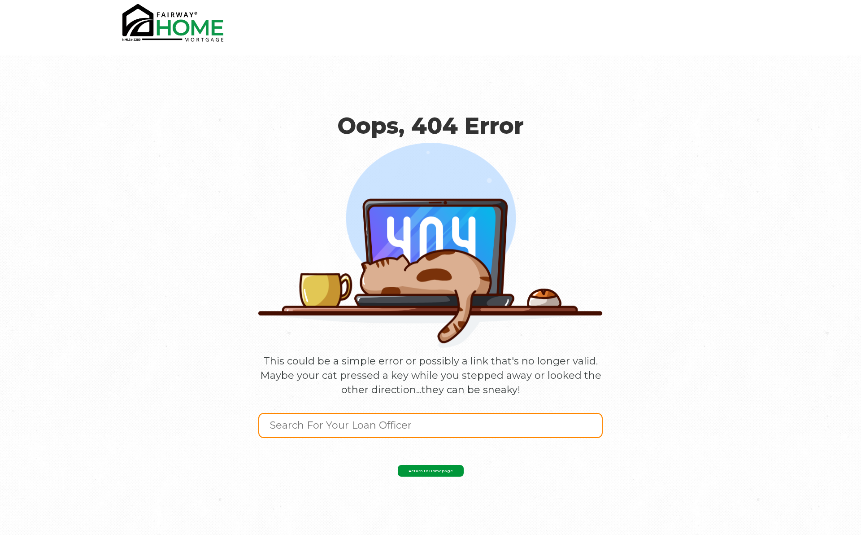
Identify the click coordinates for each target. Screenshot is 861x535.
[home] (172, 23)
